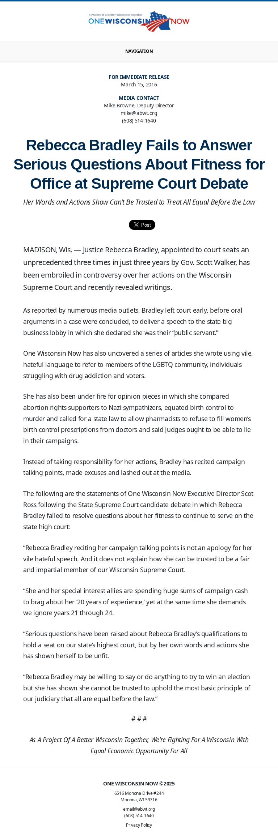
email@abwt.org (139, 809)
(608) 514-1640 (139, 816)
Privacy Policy (139, 825)
